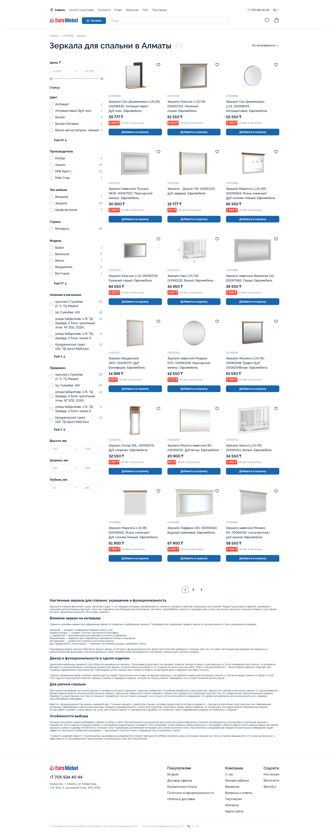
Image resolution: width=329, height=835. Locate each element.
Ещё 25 (59, 140)
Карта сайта (234, 811)
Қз (193, 826)
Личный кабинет (237, 780)
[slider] (51, 79)
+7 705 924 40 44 (258, 10)
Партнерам (159, 10)
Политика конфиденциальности (190, 793)
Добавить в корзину (135, 132)
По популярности (263, 45)
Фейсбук (270, 786)
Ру (275, 9)
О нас (118, 10)
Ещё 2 (58, 356)
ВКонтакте (271, 780)
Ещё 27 (59, 283)
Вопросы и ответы (238, 793)
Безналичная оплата (182, 786)
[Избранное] (267, 20)
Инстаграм (271, 774)
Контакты (104, 10)
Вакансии (132, 10)
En (197, 826)
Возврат (173, 774)
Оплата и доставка (81, 10)
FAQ (145, 10)
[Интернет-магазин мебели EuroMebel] (64, 21)
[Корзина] (276, 20)
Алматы (60, 10)
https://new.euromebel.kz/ (211, 667)
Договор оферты (179, 780)
